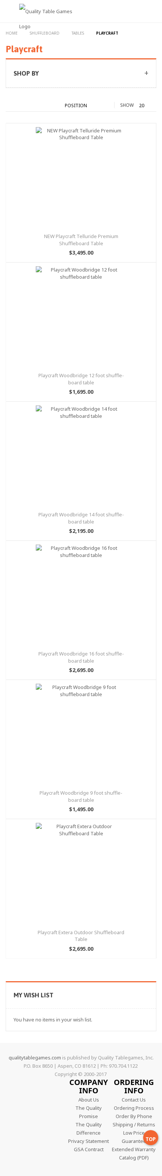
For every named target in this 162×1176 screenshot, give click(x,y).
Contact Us (134, 1099)
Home (12, 33)
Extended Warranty (134, 1149)
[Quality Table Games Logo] (41, 24)
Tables (78, 33)
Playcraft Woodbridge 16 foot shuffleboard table (81, 657)
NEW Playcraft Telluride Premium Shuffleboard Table (81, 240)
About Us (88, 1099)
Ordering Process (134, 1108)
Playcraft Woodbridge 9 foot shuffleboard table (81, 796)
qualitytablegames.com (35, 1057)
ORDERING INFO (134, 1086)
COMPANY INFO (88, 1086)
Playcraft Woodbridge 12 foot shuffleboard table (81, 379)
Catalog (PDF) (134, 1157)
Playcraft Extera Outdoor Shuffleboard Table (81, 936)
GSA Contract (89, 1149)
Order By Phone (134, 1116)
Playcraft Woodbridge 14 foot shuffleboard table (81, 518)
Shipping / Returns (134, 1124)
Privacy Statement (88, 1141)
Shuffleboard (45, 33)
